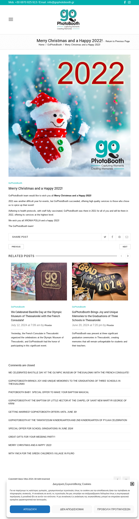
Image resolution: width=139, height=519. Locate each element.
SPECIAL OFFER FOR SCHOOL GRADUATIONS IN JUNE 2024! (40, 428)
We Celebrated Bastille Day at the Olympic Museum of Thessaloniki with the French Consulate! (36, 316)
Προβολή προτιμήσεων (113, 509)
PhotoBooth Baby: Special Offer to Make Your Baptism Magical (48, 392)
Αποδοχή (30, 509)
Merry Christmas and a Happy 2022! (30, 445)
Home (41, 44)
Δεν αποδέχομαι (72, 509)
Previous (16, 246)
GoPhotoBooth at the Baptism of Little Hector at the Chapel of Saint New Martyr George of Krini (67, 402)
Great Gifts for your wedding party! (31, 437)
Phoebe (48, 325)
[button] (132, 484)
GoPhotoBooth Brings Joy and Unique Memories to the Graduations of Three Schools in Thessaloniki (95, 316)
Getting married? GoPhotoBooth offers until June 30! (42, 412)
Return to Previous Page (118, 41)
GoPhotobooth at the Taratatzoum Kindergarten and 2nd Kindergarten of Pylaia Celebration (67, 420)
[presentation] (121, 256)
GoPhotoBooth (54, 44)
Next (125, 246)
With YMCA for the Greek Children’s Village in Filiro (41, 453)
